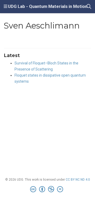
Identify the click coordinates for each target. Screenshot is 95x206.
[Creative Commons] (47, 189)
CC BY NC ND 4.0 (78, 179)
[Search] (89, 7)
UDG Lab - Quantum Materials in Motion (47, 6)
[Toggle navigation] (5, 6)
